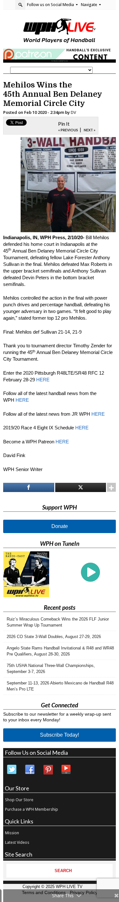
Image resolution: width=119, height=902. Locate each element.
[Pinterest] (48, 770)
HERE (43, 379)
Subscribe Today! (59, 735)
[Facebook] (30, 770)
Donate (59, 526)
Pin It (63, 124)
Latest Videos (17, 842)
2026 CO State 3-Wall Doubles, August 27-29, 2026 (54, 636)
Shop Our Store (19, 799)
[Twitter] (12, 770)
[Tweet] (80, 487)
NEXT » (90, 130)
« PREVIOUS (68, 130)
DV (73, 112)
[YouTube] (66, 770)
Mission (12, 832)
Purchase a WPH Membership (31, 809)
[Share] (28, 487)
